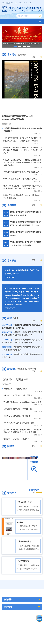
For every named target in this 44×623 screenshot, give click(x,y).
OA (3, 3)
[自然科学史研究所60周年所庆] (32, 584)
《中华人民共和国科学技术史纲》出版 (18, 423)
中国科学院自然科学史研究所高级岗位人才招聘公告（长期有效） (25, 243)
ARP (11, 3)
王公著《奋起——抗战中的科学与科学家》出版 (22, 402)
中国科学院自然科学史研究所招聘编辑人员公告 (22, 355)
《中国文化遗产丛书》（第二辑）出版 (18, 409)
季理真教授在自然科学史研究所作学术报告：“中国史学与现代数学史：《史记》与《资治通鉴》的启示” (22, 150)
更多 (34, 57)
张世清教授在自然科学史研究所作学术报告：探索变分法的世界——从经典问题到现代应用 (22, 139)
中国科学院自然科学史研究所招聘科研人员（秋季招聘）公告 (22, 348)
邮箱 (7, 3)
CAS (20, 3)
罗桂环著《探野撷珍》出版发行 (16, 439)
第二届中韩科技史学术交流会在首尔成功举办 (21, 172)
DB (16, 3)
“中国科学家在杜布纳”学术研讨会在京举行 (20, 179)
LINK (25, 3)
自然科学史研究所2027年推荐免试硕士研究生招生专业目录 (25, 213)
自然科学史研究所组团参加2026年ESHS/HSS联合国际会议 (22, 129)
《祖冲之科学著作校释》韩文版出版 (17, 395)
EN (30, 3)
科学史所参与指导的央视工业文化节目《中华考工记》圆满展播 (22, 196)
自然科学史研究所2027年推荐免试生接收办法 (25, 233)
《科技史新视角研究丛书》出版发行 (17, 416)
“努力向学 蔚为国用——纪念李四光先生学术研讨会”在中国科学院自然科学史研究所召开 (22, 187)
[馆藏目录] (22, 452)
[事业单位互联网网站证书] (39, 618)
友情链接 (8, 599)
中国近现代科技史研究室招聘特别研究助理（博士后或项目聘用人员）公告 (25, 223)
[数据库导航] (22, 485)
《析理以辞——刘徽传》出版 (15, 389)
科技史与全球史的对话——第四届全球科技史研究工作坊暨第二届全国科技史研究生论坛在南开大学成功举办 (22, 162)
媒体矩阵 (8, 607)
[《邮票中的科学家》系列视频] (11, 584)
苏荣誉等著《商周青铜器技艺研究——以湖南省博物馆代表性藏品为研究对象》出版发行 (22, 431)
